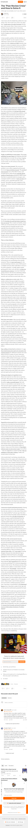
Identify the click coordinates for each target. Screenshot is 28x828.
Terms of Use (20, 806)
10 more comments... (5, 759)
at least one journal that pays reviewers (13, 270)
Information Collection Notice (16, 807)
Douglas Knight (7, 728)
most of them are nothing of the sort (13, 617)
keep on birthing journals (13, 170)
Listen (25, 14)
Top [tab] (2, 765)
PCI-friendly (13, 568)
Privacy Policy (14, 808)
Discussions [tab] (11, 765)
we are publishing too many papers (13, 155)
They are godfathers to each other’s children (13, 451)
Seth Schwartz (7, 710)
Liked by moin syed (8, 711)
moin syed (6, 13)
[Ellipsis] (26, 710)
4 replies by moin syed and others (12, 723)
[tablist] (6, 698)
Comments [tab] (4, 698)
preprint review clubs (6, 551)
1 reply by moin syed (9, 753)
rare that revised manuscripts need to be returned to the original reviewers (13, 350)
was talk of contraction (17, 516)
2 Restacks (16, 684)
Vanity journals (20, 179)
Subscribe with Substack (15, 803)
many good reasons (16, 262)
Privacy (12, 818)
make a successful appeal (13, 382)
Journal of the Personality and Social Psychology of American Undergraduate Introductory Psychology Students (13, 607)
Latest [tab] (6, 765)
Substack (8, 825)
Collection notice (22, 818)
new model (18, 551)
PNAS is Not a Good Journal (8, 769)
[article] (14, 772)
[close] (24, 783)
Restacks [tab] (10, 698)
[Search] (25, 765)
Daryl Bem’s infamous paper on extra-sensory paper (13, 448)
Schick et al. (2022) (14, 43)
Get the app (20, 822)
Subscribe (20, 1)
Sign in (25, 1)
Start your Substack (10, 822)
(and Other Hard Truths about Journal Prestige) (9, 771)
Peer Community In (13, 561)
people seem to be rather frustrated (12, 24)
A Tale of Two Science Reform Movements (9, 779)
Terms (16, 818)
